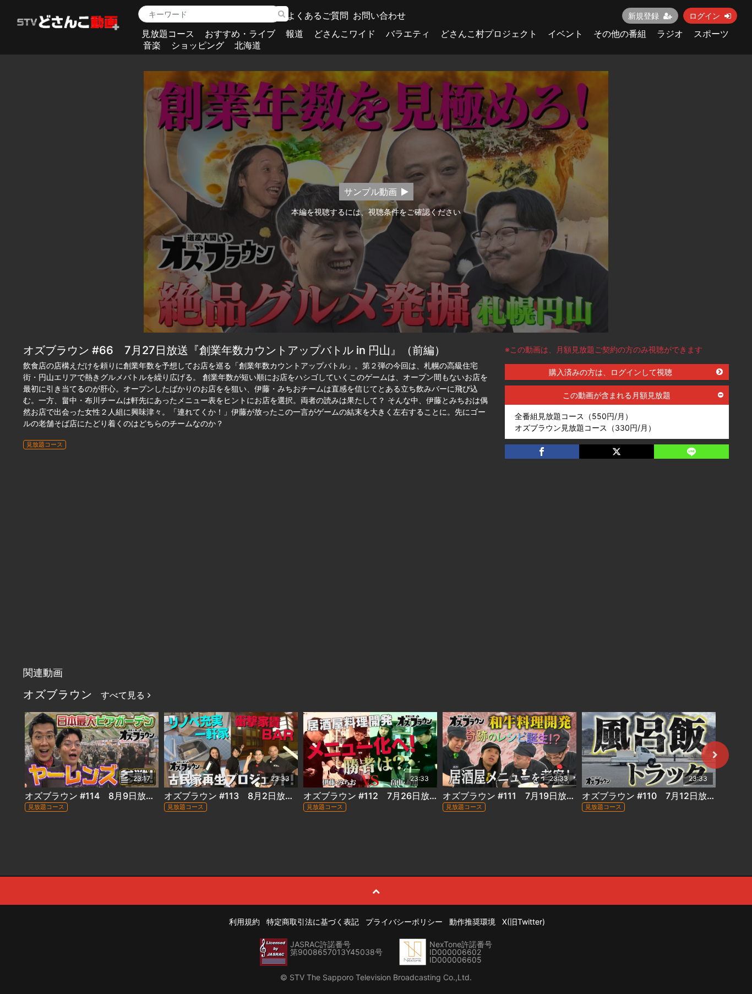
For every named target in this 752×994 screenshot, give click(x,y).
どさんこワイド (344, 33)
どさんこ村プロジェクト (488, 33)
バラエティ (408, 33)
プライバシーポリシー (404, 921)
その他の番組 (619, 33)
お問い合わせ (379, 15)
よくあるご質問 (317, 15)
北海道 (248, 45)
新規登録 (643, 15)
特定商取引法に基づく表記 (312, 921)
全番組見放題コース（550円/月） (574, 416)
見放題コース (167, 33)
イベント (565, 33)
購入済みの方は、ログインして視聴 (610, 372)
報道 (294, 33)
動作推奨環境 (472, 921)
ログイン (704, 15)
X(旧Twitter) (523, 921)
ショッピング (197, 45)
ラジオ (670, 33)
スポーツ (711, 33)
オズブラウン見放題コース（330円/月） (585, 427)
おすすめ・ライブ (240, 33)
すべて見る (124, 695)
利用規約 (244, 921)
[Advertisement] (376, 579)
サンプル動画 (370, 191)
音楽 (152, 45)
